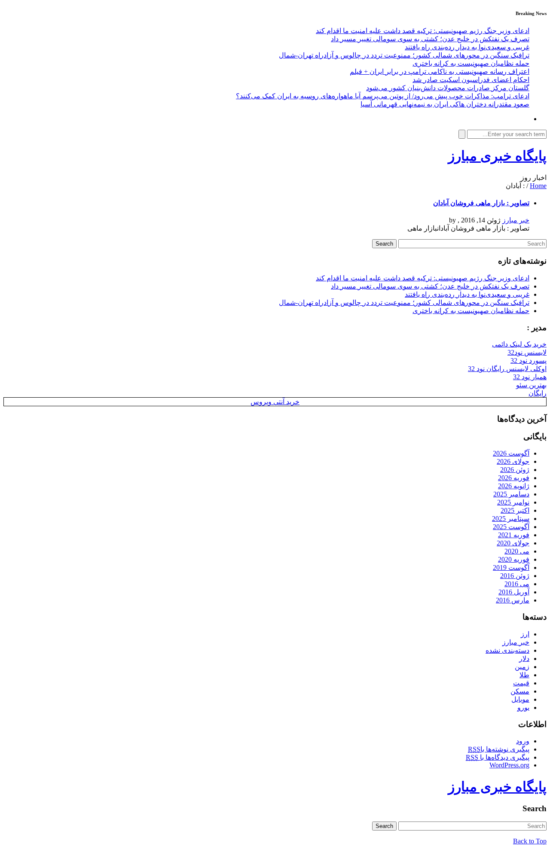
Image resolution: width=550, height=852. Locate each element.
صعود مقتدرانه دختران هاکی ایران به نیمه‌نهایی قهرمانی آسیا (445, 104)
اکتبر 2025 (515, 510)
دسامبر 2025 (511, 494)
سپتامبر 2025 (510, 518)
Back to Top (530, 841)
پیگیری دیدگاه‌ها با (497, 757)
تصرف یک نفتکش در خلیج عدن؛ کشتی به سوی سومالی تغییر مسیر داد (430, 39)
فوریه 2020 (513, 559)
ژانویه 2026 (513, 486)
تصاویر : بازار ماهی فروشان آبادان (481, 203)
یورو (523, 707)
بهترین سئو (531, 385)
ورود (522, 741)
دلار (524, 658)
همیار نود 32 (530, 376)
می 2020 (516, 551)
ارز (525, 634)
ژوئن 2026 (514, 469)
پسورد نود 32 (528, 360)
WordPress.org (509, 765)
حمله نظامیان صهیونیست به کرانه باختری (470, 63)
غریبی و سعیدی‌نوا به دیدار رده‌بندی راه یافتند (467, 47)
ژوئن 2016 (514, 575)
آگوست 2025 (511, 526)
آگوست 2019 (511, 567)
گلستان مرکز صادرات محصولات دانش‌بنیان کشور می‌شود (447, 87)
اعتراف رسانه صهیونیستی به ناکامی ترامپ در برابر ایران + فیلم (439, 71)
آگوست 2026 (511, 453)
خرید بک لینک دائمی (519, 344)
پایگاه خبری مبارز (497, 156)
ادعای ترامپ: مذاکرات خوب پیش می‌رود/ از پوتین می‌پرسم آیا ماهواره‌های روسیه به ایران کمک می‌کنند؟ (382, 96)
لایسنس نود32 (527, 352)
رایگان (538, 393)
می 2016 (516, 583)
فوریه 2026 (513, 477)
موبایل (520, 699)
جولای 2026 (513, 461)
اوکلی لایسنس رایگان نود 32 (507, 368)
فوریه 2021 (513, 535)
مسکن (519, 691)
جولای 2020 (513, 543)
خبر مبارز (515, 220)
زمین (522, 666)
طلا (524, 675)
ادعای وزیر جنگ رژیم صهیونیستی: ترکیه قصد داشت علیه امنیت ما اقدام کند (422, 30)
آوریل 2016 (513, 592)
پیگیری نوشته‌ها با (498, 749)
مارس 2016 (512, 600)
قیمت (521, 683)
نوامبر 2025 (513, 502)
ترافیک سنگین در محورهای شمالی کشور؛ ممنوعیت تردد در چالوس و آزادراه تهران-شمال (404, 55)
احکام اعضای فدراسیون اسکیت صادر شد (470, 79)
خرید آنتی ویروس (275, 401)
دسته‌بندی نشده (507, 650)
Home (538, 185)
